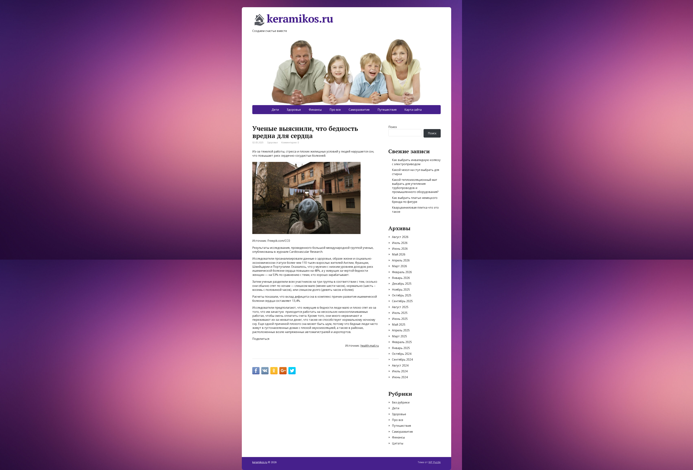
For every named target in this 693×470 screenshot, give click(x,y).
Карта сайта (413, 110)
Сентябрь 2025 (402, 301)
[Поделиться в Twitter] (292, 370)
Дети (275, 110)
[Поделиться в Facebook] (256, 370)
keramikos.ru (300, 19)
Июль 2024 (399, 371)
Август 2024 (400, 365)
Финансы (315, 110)
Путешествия (387, 110)
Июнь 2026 (400, 249)
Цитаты (397, 443)
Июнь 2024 (400, 377)
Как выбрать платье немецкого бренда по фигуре (414, 200)
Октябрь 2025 (401, 295)
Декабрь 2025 (401, 284)
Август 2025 (400, 307)
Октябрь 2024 (401, 354)
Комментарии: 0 (290, 142)
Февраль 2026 (402, 272)
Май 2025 (398, 324)
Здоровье (294, 110)
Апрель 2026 (401, 260)
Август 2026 (400, 237)
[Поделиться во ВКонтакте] (265, 370)
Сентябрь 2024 (402, 359)
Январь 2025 (401, 348)
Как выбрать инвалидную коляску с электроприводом (416, 162)
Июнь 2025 (400, 319)
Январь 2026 (401, 278)
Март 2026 (399, 266)
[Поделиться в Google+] (283, 370)
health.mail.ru (369, 346)
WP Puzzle (434, 462)
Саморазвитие (359, 110)
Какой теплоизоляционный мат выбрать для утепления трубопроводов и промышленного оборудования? (415, 186)
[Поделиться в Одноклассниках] (274, 370)
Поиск (392, 127)
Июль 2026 (399, 243)
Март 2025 (399, 336)
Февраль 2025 (402, 342)
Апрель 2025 (401, 330)
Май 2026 (398, 254)
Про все (335, 110)
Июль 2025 (399, 313)
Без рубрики (400, 402)
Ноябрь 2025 (401, 290)
